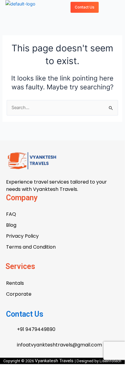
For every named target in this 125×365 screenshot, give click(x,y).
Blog (11, 225)
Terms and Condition (31, 246)
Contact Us (24, 314)
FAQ (11, 214)
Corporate (18, 294)
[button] (106, 7)
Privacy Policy (22, 235)
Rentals (15, 283)
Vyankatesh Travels (55, 360)
